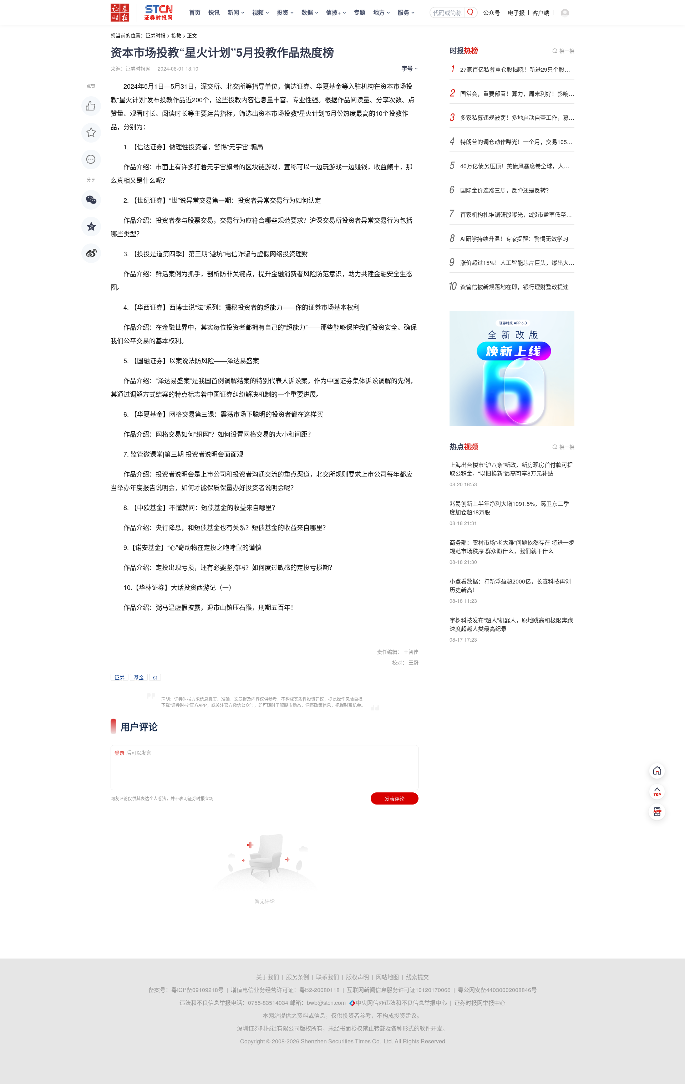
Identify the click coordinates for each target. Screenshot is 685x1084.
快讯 (214, 12)
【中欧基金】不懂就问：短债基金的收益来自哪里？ (204, 507)
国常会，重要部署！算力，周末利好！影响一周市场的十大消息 (517, 93)
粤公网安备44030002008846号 (497, 990)
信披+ (333, 12)
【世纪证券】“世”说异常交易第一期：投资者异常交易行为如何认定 (226, 200)
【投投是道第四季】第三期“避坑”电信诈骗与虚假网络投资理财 (219, 253)
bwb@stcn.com (326, 1002)
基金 (139, 677)
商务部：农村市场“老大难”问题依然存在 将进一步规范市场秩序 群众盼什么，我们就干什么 (512, 546)
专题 (359, 12)
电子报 (516, 13)
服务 (403, 12)
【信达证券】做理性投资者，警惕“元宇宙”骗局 (197, 146)
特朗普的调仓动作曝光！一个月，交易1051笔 (517, 142)
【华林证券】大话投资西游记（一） (183, 587)
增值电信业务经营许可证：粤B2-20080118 (285, 990)
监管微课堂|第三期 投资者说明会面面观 (187, 453)
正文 (192, 35)
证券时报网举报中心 (480, 1002)
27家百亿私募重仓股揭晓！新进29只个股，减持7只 (517, 69)
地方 (379, 12)
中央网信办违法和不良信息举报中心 (401, 1002)
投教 (176, 35)
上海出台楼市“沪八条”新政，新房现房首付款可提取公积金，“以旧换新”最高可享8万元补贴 (511, 469)
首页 (195, 12)
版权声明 (357, 977)
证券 (120, 677)
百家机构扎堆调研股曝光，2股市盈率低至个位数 (517, 214)
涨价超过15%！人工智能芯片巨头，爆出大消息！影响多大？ (517, 262)
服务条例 (297, 977)
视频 (258, 12)
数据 (307, 12)
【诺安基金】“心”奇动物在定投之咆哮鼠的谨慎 (195, 547)
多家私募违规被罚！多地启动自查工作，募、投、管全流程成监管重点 (517, 117)
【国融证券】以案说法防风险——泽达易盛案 (195, 360)
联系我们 (327, 977)
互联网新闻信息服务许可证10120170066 (399, 990)
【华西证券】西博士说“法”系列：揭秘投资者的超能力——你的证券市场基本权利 (245, 307)
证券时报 (156, 35)
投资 (282, 12)
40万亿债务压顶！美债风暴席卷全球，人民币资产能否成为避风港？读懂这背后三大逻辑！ (517, 166)
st (155, 677)
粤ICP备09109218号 (197, 990)
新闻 (233, 12)
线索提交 (417, 977)
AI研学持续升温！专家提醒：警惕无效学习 (514, 239)
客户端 (540, 13)
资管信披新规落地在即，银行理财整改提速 (514, 287)
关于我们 (267, 977)
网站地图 (387, 977)
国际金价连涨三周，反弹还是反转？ (506, 190)
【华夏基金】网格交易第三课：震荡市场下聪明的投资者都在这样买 (227, 413)
